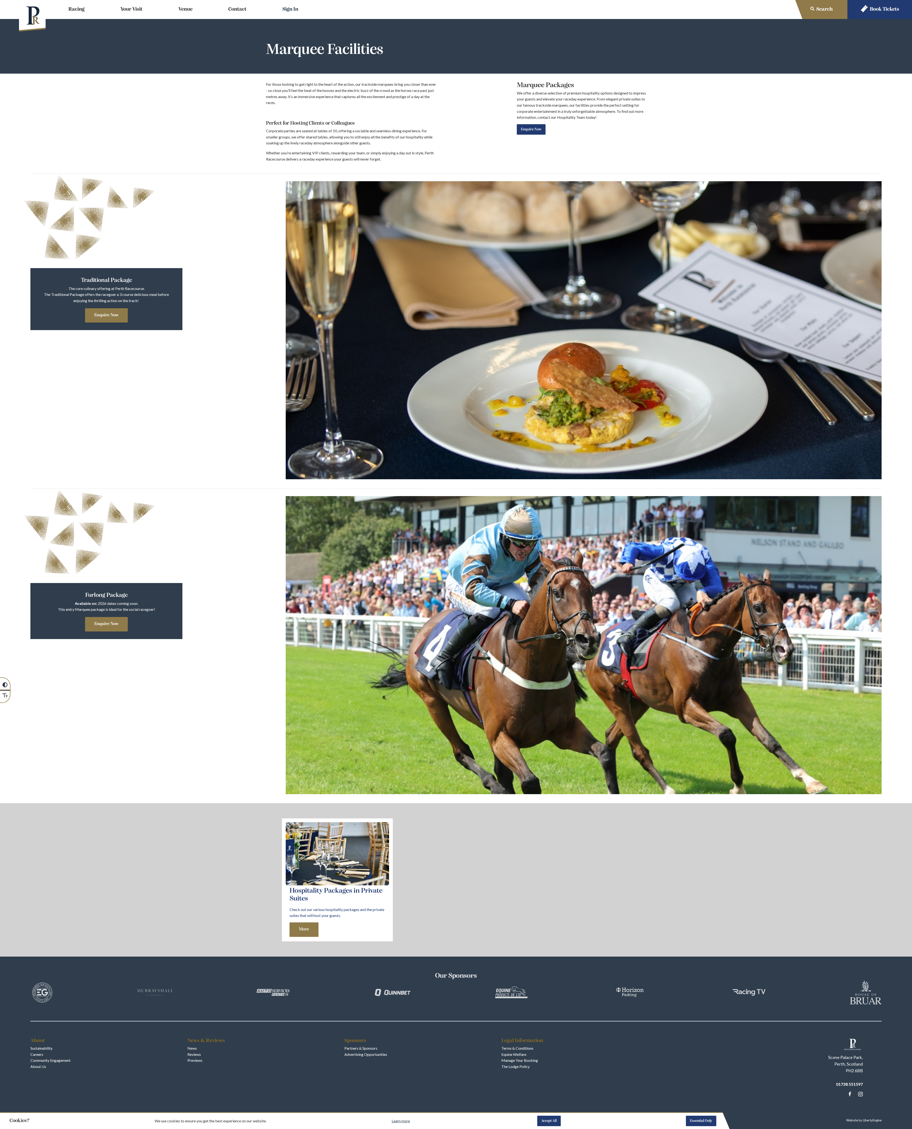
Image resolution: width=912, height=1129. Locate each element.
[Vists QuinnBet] (392, 993)
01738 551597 (849, 1084)
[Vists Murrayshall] (155, 993)
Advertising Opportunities (365, 1054)
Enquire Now (531, 129)
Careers (36, 1054)
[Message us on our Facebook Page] (850, 1093)
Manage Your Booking (519, 1060)
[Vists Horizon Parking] (630, 993)
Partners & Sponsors (360, 1048)
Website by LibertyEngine (864, 1120)
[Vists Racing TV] (749, 993)
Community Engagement (50, 1060)
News (192, 1048)
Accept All (549, 1121)
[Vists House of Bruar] (866, 993)
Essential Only (701, 1121)
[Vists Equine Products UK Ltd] (511, 993)
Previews (194, 1060)
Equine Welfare (513, 1054)
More (304, 929)
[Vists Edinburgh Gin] (42, 993)
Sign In (290, 9)
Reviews (194, 1054)
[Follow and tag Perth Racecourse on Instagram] (859, 1094)
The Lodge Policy (515, 1066)
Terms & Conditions (517, 1048)
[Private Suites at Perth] (337, 884)
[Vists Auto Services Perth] (274, 993)
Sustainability (41, 1048)
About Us (38, 1066)
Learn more (401, 1121)
